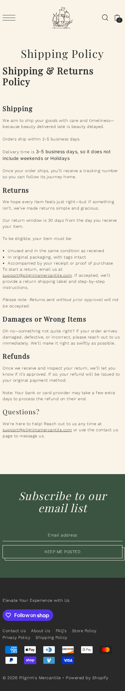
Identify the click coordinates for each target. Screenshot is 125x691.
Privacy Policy (16, 637)
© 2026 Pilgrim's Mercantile (32, 677)
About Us (40, 630)
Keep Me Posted (62, 551)
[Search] (105, 17)
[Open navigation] (11, 17)
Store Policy (84, 630)
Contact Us (14, 630)
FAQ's (61, 630)
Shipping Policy (51, 637)
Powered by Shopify (87, 677)
